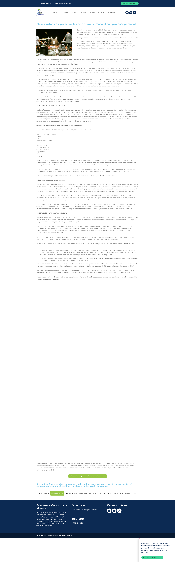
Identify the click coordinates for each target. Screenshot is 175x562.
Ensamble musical (57, 493)
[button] (157, 538)
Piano (95, 493)
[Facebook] (127, 12)
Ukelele (127, 493)
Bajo (40, 493)
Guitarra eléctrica (85, 493)
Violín (134, 493)
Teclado (109, 493)
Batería (46, 493)
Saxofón (102, 493)
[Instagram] (130, 12)
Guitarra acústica (71, 493)
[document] (87, 550)
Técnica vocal (118, 493)
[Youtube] (134, 12)
